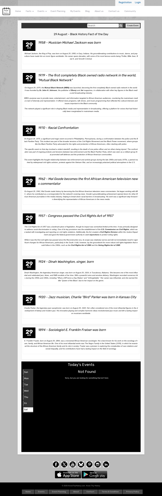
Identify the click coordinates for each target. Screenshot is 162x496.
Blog (87, 11)
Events (41, 11)
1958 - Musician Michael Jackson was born (69, 42)
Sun (26, 372)
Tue (26, 384)
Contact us (113, 11)
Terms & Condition (110, 492)
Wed (26, 390)
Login (138, 2)
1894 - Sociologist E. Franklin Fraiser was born (72, 330)
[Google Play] (94, 474)
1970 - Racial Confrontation (58, 128)
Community (130, 11)
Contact (90, 492)
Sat (26, 409)
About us (99, 11)
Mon (26, 378)
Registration (125, 2)
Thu (26, 397)
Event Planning (58, 11)
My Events (75, 11)
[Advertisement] (81, 433)
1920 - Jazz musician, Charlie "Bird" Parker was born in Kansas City (87, 297)
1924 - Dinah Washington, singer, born (66, 261)
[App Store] (68, 474)
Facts (28, 11)
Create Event (132, 25)
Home (18, 11)
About (76, 492)
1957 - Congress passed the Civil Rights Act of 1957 (75, 216)
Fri (25, 403)
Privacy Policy (132, 492)
